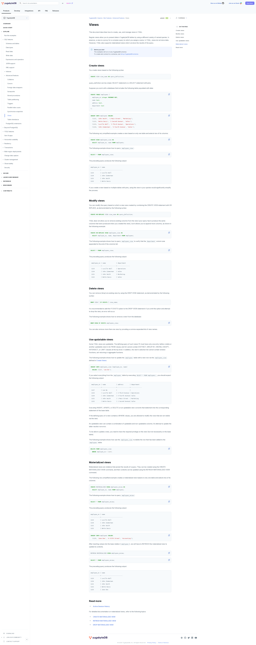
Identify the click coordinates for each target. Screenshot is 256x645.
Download (10, 633)
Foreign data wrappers (14, 87)
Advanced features (12, 75)
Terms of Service (163, 642)
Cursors (9, 83)
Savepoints (11, 91)
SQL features (8, 39)
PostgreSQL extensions (13, 123)
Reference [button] (7, 181)
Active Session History (101, 606)
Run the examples (10, 35)
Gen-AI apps (8, 135)
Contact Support (13, 641)
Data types (9, 47)
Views (9, 115)
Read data (9, 51)
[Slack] (182, 637)
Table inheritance (13, 119)
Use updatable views (182, 40)
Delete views (180, 37)
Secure (5, 173)
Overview (6, 23)
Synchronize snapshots (15, 111)
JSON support (10, 63)
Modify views (180, 34)
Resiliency (7, 143)
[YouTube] (196, 637)
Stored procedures (13, 95)
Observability (8, 163)
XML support (10, 67)
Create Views (101, 360)
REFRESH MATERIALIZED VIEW (104, 621)
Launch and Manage (10, 177)
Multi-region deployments (12, 151)
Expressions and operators (15, 59)
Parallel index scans (13, 107)
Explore (6, 31)
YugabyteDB (92, 18)
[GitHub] (185, 637)
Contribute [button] (181, 18)
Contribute (7, 191)
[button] (249, 3)
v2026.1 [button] (163, 17)
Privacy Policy (151, 642)
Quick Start (7, 27)
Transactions (8, 147)
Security (7, 167)
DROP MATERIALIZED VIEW (103, 625)
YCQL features (9, 131)
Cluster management (11, 159)
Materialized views (182, 44)
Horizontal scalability (11, 139)
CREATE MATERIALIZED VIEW (104, 617)
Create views (180, 30)
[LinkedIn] (192, 637)
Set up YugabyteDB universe (129, 54)
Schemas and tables (12, 43)
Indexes (8, 71)
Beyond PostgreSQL (11, 127)
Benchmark (7, 185)
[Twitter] (189, 637)
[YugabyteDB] (9, 3)
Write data (9, 55)
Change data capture (11, 155)
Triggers (10, 103)
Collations (10, 79)
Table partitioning (13, 99)
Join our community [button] (13, 637)
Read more (179, 47)
